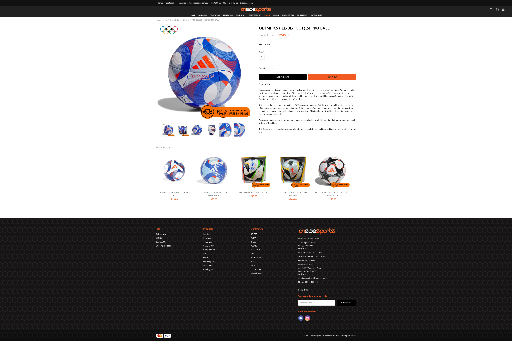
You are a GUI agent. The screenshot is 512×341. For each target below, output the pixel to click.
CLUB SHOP (241, 15)
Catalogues (316, 15)
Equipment (302, 15)
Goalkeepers (288, 15)
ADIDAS (254, 261)
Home (160, 3)
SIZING (159, 238)
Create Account (246, 3)
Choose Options (174, 183)
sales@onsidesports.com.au (310, 252)
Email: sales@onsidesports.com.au (193, 3)
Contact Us (170, 3)
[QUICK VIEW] (187, 157)
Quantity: (263, 68)
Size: (261, 52)
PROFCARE (255, 249)
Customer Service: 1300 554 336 (312, 256)
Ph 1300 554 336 (218, 3)
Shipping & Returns (164, 246)
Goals (276, 15)
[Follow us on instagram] (307, 318)
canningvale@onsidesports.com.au (313, 278)
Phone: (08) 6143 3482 (308, 282)
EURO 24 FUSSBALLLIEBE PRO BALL (253, 192)
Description (265, 84)
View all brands (257, 273)
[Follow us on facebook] (300, 318)
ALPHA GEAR (256, 257)
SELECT (254, 234)
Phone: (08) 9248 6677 (308, 260)
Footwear (215, 15)
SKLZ (253, 265)
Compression (255, 15)
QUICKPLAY (256, 269)
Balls (267, 15)
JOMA (253, 242)
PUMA (253, 238)
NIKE (253, 253)
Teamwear (228, 15)
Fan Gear (202, 15)
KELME (254, 246)
